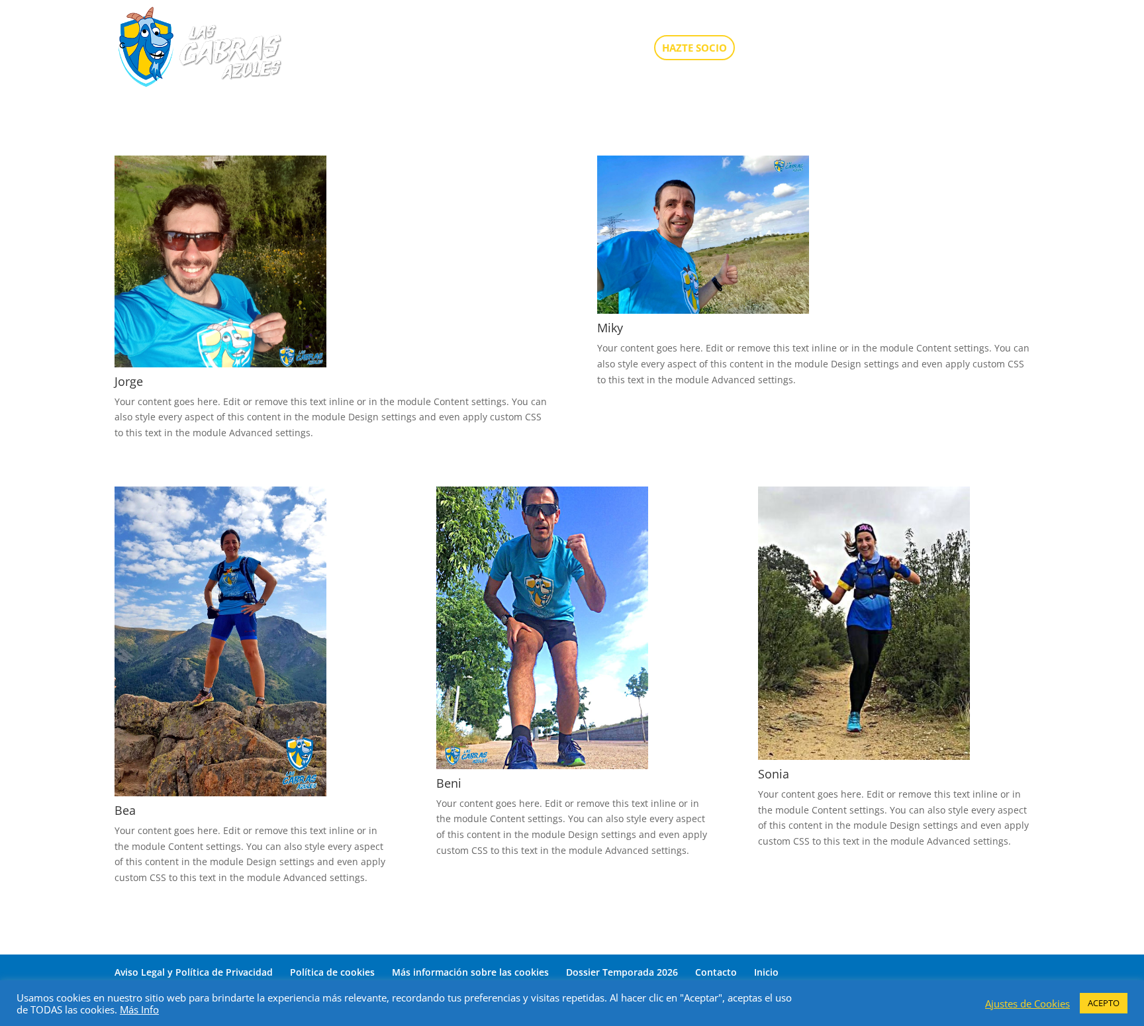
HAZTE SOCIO (694, 47)
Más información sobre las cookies (470, 972)
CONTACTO (1001, 48)
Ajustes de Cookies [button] (1027, 1003)
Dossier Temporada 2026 (622, 972)
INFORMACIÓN (600, 48)
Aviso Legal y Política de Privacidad (194, 972)
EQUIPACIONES (853, 48)
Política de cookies (332, 972)
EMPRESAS (932, 48)
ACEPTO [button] (1104, 1003)
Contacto (716, 972)
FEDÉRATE (776, 48)
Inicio (766, 972)
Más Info (139, 1009)
